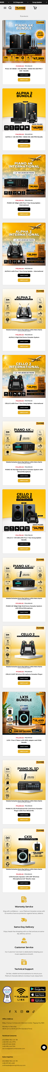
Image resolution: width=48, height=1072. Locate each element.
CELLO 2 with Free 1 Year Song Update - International (24, 403)
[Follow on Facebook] (9, 1011)
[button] (44, 1047)
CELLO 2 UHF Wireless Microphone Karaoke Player (24, 674)
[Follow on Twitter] (15, 1011)
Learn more (24, 75)
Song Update (27, 2)
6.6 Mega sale (8, 2)
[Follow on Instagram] (21, 1011)
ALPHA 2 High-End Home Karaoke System (24, 337)
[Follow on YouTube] (27, 1011)
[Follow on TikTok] (33, 1011)
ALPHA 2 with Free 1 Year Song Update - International (24, 271)
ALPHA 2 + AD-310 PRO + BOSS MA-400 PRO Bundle (24, 137)
